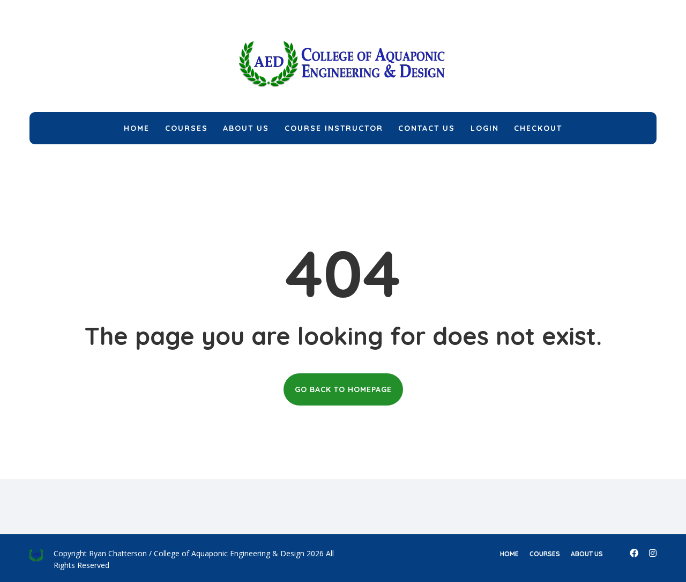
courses (545, 554)
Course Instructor (334, 128)
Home (137, 128)
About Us (246, 128)
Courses (186, 128)
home (509, 554)
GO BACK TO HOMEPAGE (343, 389)
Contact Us (426, 128)
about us (587, 554)
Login (485, 128)
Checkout (538, 128)
